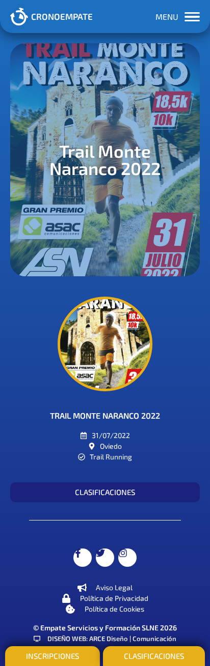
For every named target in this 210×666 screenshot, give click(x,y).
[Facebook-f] (82, 557)
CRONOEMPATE (62, 16)
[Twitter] (105, 557)
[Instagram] (127, 557)
